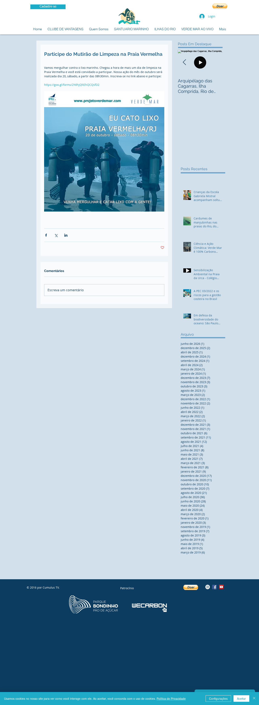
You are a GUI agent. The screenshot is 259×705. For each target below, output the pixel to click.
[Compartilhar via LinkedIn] (66, 235)
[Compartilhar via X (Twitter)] (56, 235)
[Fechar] (254, 698)
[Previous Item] (184, 62)
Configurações (218, 698)
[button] (219, 6)
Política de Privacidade (171, 698)
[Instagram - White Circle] (207, 587)
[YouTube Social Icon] (221, 587)
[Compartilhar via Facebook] (46, 235)
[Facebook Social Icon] (214, 587)
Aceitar (241, 698)
